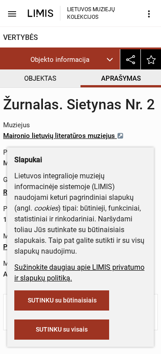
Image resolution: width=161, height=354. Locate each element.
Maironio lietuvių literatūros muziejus (60, 136)
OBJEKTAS (40, 78)
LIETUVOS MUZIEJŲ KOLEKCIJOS (91, 13)
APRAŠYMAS (121, 78)
